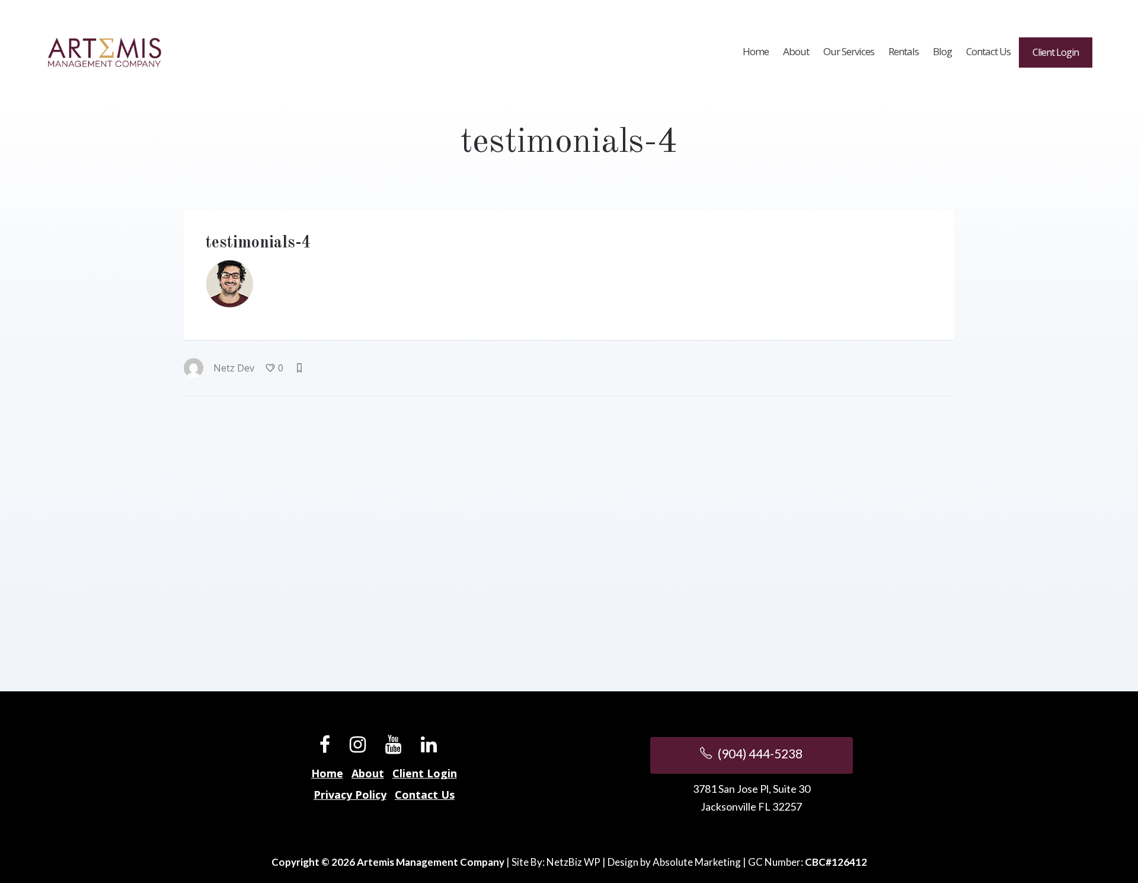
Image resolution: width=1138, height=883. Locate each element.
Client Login (424, 773)
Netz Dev (233, 367)
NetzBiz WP (573, 862)
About (367, 773)
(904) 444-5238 (759, 753)
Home (327, 773)
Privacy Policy (350, 794)
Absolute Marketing (697, 862)
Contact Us (425, 794)
